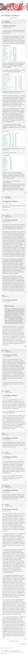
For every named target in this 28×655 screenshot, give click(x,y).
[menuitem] (2, 653)
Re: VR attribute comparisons (10, 201)
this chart (18, 95)
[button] (22, 1)
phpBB (6, 650)
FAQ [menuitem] (1, 9)
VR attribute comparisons (10, 15)
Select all (8, 45)
